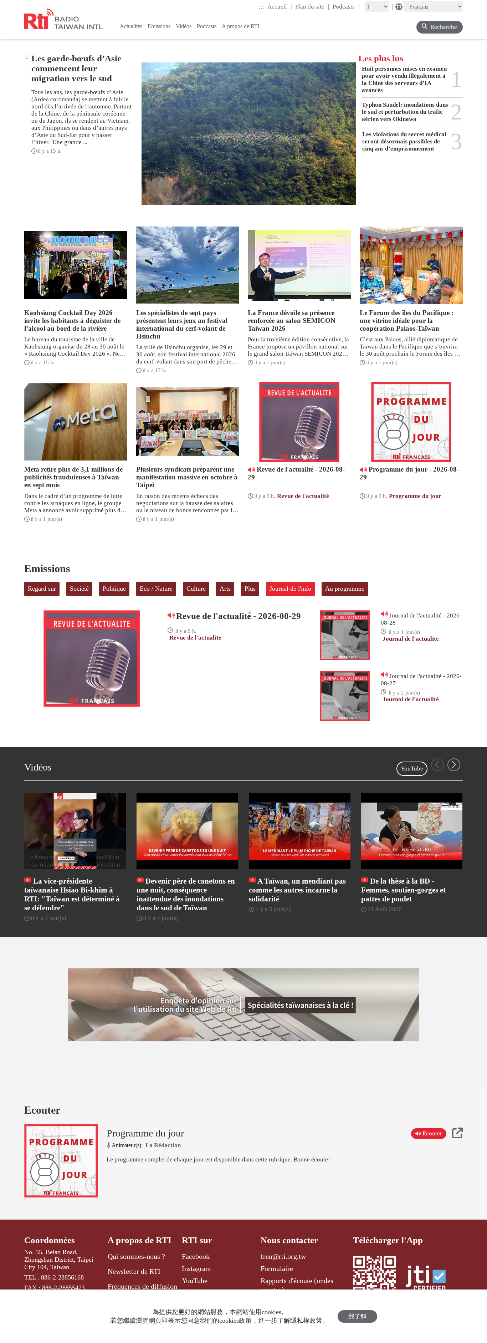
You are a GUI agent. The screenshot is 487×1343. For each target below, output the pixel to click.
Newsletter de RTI (134, 1271)
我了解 (357, 1316)
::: (261, 6)
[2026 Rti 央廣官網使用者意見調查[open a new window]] (243, 1005)
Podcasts (346, 6)
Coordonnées (49, 1240)
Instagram (196, 1268)
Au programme (344, 588)
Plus (250, 588)
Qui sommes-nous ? (136, 1256)
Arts (225, 588)
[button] (453, 764)
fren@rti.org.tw (283, 1256)
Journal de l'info (290, 588)
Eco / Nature (156, 588)
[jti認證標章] (430, 1279)
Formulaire (277, 1268)
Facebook (196, 1256)
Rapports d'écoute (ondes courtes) (297, 1285)
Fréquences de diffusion (142, 1286)
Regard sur (42, 588)
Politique (114, 588)
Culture (196, 588)
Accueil (279, 6)
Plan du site (312, 6)
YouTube (412, 768)
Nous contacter (289, 1240)
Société (79, 588)
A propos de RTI (139, 1240)
